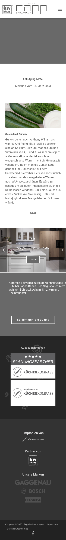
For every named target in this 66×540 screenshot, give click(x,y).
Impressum (52, 524)
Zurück (33, 213)
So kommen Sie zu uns (33, 319)
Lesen (33, 259)
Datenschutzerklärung (17, 529)
